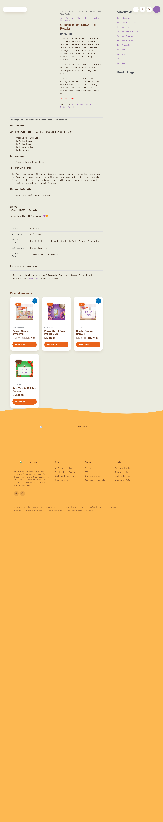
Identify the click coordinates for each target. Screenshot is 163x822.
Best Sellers (72, 11)
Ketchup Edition (125, 40)
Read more (84, 344)
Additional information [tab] (39, 120)
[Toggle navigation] (156, 9)
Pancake (121, 50)
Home (62, 11)
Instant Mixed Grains (128, 32)
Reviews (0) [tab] (62, 120)
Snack (120, 59)
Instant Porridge (67, 107)
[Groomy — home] (15, 9)
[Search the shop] (136, 9)
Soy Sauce (122, 63)
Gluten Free (83, 18)
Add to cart (20, 344)
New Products (123, 45)
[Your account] (142, 9)
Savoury (121, 54)
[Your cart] (149, 9)
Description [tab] (16, 120)
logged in (32, 279)
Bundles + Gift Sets (127, 22)
